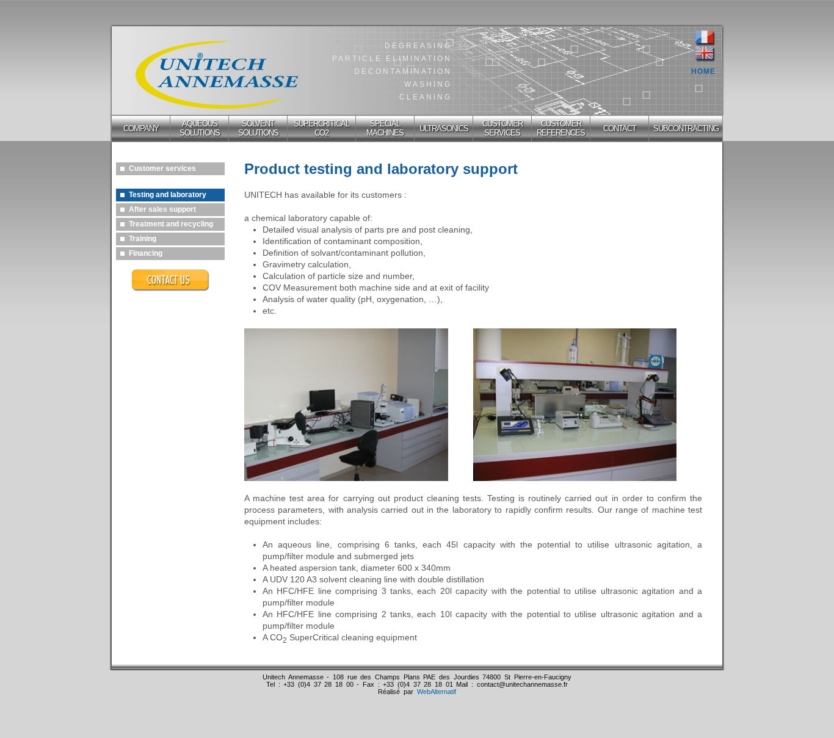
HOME (703, 71)
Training (142, 238)
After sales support (162, 209)
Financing (145, 253)
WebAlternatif (436, 691)
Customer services (162, 168)
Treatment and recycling (171, 224)
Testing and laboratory (167, 194)
